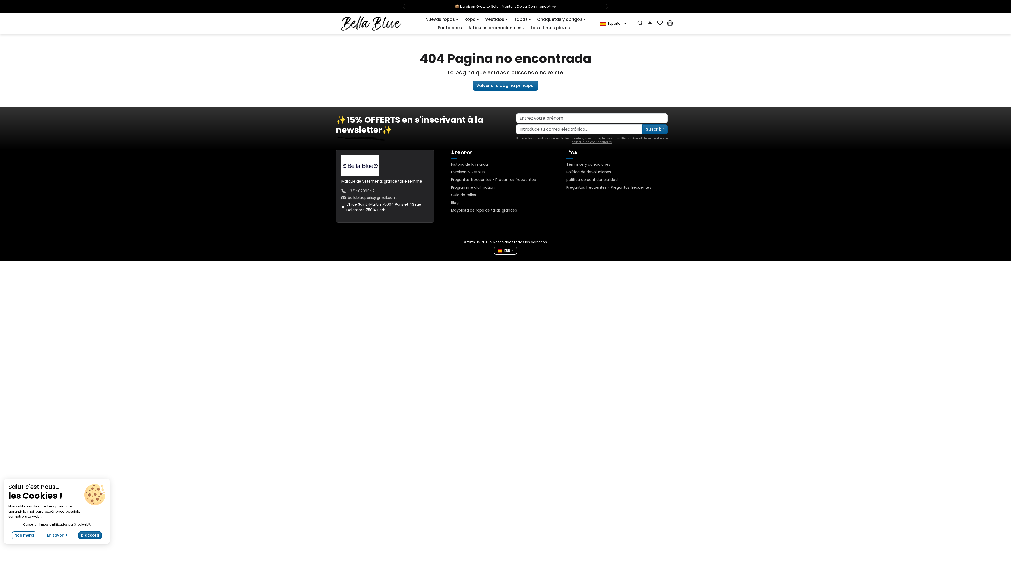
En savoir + (57, 535)
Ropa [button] (470, 19)
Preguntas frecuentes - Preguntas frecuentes (493, 179)
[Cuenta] (650, 23)
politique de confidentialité (592, 142)
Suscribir (655, 129)
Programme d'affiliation (473, 187)
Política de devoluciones (588, 172)
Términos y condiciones (588, 164)
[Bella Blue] (371, 23)
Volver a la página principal (505, 85)
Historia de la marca (469, 164)
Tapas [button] (521, 19)
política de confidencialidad (592, 179)
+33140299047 (361, 191)
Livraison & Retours (468, 172)
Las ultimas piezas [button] (550, 28)
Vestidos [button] (494, 19)
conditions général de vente (635, 138)
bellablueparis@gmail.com (372, 197)
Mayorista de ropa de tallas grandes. (484, 210)
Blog (455, 202)
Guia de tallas (463, 195)
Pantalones (450, 28)
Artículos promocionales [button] (494, 28)
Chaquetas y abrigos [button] (559, 19)
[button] (441, 19)
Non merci (24, 535)
